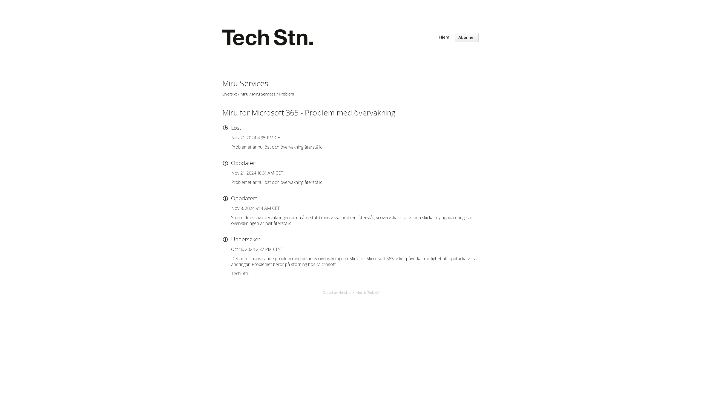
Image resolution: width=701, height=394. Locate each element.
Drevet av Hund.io (337, 292)
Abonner (466, 37)
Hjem (444, 37)
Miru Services (245, 83)
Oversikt (229, 94)
